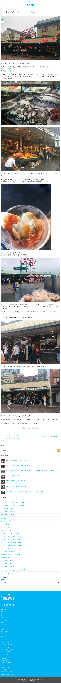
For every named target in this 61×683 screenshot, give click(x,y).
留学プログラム (5, 647)
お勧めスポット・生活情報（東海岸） (12, 542)
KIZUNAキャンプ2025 (7, 515)
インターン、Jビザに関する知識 (10, 533)
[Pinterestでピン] (35, 428)
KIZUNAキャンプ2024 (7, 512)
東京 (2, 615)
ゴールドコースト (5, 624)
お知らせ (3, 518)
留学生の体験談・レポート (8, 557)
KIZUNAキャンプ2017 (7, 564)
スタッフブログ (21, 9)
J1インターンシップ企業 (8, 536)
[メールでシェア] (32, 428)
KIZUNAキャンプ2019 (7, 530)
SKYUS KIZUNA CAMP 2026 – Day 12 (17, 465)
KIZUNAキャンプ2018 (7, 560)
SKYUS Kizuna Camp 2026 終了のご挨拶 (18, 460)
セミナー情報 (5, 524)
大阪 (2, 618)
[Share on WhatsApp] (23, 428)
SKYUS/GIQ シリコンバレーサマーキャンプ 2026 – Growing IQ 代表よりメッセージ (30, 470)
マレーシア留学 (5, 527)
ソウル (3, 622)
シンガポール (4, 620)
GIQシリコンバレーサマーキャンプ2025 (12, 502)
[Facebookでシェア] (26, 428)
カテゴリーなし (5, 573)
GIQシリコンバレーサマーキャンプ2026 (12, 505)
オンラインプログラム (6, 651)
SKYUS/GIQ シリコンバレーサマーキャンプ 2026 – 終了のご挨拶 (24, 491)
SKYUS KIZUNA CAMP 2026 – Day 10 (17, 481)
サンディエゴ (4, 613)
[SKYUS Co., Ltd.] (30, 3)
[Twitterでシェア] (29, 428)
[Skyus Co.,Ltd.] (8, 596)
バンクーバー (4, 631)
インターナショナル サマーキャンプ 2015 (13, 570)
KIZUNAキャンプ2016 (7, 567)
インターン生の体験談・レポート (10, 539)
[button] (2, 4)
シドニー (3, 633)
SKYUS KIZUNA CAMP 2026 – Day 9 (16, 486)
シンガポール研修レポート (8, 521)
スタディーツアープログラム (8, 644)
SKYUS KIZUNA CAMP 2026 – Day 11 (17, 475)
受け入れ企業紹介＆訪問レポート (10, 554)
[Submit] (58, 450)
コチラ (9, 69)
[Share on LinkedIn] (37, 428)
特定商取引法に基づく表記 (24, 679)
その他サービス (5, 654)
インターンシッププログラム (8, 649)
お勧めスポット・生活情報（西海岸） (9, 9)
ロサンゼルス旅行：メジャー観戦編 (47, 436)
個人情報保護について (37, 679)
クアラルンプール (5, 636)
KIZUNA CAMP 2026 (7, 508)
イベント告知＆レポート (8, 551)
